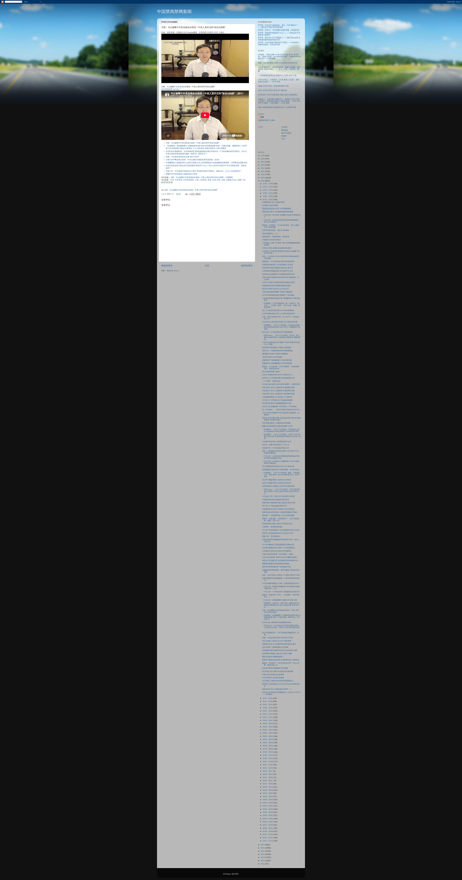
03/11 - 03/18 (268, 812)
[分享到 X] (195, 194)
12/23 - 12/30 (268, 187)
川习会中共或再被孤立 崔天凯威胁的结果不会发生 (281, 530)
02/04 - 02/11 (268, 828)
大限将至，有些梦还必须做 (272, 527)
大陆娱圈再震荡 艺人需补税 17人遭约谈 (277, 397)
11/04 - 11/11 (268, 704)
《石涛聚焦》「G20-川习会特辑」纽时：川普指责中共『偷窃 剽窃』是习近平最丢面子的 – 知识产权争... (281, 475)
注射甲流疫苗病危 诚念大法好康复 (275, 230)
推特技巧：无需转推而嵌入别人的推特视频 (278, 515)
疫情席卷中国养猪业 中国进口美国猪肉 (276, 347)
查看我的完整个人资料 (266, 120)
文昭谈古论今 (231, 180)
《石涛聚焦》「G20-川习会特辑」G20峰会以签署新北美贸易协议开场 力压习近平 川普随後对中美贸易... (281, 327)
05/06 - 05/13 (268, 787)
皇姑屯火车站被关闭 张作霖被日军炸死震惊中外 (280, 560)
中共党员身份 (179, 87)
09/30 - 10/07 (268, 720)
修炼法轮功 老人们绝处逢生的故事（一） (277, 689)
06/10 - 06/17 (268, 771)
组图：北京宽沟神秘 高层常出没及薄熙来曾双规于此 (277, 63)
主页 (207, 265)
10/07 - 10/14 (268, 717)
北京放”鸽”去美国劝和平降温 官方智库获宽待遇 (280, 322)
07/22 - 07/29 (268, 752)
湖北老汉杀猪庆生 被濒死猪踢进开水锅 (276, 403)
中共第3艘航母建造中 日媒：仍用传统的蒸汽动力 (280, 583)
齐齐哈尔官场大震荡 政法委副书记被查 (276, 248)
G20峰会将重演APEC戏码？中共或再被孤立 (278, 548)
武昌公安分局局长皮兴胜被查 (273, 674)
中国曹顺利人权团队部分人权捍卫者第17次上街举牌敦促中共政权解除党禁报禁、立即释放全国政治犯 (206, 163)
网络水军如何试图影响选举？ (273, 657)
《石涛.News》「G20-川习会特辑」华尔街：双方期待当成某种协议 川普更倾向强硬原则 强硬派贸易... (281, 337)
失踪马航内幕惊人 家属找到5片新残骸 (276, 423)
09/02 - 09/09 (268, 733)
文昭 (223, 180)
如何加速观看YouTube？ (171, 89)
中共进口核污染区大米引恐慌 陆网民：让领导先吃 (281, 384)
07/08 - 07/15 (268, 758)
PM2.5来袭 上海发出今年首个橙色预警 (276, 641)
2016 (263, 848)
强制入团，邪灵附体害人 (271, 536)
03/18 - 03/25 (268, 809)
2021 (263, 171)
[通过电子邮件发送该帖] (186, 194)
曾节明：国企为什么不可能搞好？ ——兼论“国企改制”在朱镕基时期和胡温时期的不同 (279, 39)
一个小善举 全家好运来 (271, 381)
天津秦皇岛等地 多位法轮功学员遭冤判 (276, 551)
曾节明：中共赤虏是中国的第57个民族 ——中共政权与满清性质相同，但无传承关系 (278, 43)
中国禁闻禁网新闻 (174, 11)
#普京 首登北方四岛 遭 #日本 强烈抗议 (272, 90)
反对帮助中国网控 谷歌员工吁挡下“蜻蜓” (277, 653)
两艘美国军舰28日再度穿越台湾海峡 (275, 564)
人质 (197, 180)
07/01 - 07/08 (268, 761)
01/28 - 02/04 (268, 831)
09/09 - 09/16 (268, 730)
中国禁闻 (229, 177)
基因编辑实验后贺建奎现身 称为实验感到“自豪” (280, 650)
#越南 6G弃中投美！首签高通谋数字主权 (273, 86)
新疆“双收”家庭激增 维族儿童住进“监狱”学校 (278, 503)
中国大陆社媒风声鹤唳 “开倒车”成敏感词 (277, 292)
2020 (263, 174)
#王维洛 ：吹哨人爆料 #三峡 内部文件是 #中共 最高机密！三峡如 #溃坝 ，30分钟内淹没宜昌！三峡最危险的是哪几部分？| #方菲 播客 (279, 56)
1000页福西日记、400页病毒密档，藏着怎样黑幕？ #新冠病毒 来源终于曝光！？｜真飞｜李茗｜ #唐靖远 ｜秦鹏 (279, 69)
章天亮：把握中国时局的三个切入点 (275, 445)
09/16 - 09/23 (268, 727)
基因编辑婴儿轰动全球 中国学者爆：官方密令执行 (281, 470)
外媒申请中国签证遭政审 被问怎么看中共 (277, 268)
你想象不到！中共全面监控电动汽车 (275, 448)
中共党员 (178, 180)
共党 (214, 180)
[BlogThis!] (193, 194)
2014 (263, 854)
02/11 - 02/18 (268, 825)
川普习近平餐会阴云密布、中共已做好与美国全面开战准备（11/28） (193, 160)
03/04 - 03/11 (268, 815)
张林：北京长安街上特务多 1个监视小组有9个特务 (281, 575)
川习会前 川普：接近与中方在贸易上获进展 (278, 496)
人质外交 (203, 180)
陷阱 (239, 180)
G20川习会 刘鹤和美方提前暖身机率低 (276, 622)
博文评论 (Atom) (173, 271)
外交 (218, 180)
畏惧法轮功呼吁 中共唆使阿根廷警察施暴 (277, 212)
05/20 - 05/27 (268, 781)
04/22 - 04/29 (268, 793)
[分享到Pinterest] (199, 194)
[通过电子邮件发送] (190, 194)
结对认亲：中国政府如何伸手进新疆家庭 (277, 351)
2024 (263, 162)
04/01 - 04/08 (268, 803)
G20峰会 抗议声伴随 (270, 205)
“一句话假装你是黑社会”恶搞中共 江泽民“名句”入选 (277, 75)
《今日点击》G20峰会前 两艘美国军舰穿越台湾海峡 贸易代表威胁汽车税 (281, 457)
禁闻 (262, 117)
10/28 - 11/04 (268, 708)
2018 (263, 181)
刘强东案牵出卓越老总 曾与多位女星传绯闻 (278, 486)
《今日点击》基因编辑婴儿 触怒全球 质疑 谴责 (279, 600)
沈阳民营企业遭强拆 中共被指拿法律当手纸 (278, 274)
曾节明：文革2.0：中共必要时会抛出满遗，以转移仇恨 (278, 30)
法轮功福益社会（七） (270, 233)
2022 (263, 168)
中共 (172, 180)
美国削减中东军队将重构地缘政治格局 (276, 286)
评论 (213, 32)
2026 (263, 156)
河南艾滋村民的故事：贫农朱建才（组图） (278, 554)
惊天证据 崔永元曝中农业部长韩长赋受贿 (277, 671)
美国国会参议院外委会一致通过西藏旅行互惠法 (280, 512)
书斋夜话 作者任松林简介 (271, 240)
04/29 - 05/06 (268, 790)
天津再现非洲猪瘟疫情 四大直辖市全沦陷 (277, 271)
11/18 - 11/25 (268, 698)
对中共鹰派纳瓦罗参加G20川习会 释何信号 (278, 466)
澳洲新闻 (284, 130)
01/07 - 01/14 (268, 841)
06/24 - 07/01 (268, 765)
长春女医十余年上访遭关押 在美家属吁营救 (278, 387)
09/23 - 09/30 (268, 723)
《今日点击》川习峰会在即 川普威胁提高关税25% (281, 592)
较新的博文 (167, 265)
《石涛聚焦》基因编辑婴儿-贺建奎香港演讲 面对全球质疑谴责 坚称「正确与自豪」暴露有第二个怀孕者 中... (281, 617)
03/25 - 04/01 (268, 806)
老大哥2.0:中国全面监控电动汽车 (274, 506)
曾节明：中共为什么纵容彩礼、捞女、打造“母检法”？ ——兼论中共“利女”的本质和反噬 (278, 26)
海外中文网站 (286, 133)
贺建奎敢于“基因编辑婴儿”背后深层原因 (277, 360)
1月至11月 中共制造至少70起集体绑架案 (277, 400)
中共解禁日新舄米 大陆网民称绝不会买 (276, 441)
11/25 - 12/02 (268, 199)
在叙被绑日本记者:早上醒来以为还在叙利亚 (278, 509)
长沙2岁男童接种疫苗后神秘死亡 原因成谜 (278, 295)
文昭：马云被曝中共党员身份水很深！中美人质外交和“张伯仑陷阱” (192, 143)
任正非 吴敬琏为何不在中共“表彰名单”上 (277, 375)
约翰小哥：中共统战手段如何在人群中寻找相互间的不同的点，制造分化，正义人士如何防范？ (204, 171)
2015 (263, 851)
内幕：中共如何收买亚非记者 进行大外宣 (182, 157)
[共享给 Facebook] (197, 194)
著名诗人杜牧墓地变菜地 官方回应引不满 (277, 533)
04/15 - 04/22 (268, 796)
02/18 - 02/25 (268, 822)
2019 (263, 178)
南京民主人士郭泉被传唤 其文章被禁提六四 (278, 378)
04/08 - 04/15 (268, 800)
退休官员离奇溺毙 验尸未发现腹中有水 (276, 567)
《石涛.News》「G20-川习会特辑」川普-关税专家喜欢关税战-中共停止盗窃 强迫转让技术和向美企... (281, 491)
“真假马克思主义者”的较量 (272, 357)
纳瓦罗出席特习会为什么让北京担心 (275, 289)
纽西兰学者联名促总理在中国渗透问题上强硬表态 (280, 660)
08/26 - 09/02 (268, 736)
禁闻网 (283, 136)
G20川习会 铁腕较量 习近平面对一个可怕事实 (279, 406)
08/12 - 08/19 (268, 742)
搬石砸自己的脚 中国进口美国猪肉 (275, 354)
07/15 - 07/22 (268, 755)
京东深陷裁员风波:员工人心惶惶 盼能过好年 (278, 313)
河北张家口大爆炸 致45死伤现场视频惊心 (277, 681)
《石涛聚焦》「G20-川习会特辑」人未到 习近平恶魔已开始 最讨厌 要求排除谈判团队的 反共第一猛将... (281, 436)
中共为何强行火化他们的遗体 (273, 678)
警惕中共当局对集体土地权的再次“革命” (182, 174)
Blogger (228, 874)
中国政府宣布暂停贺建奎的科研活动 (275, 500)
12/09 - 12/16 (268, 193)
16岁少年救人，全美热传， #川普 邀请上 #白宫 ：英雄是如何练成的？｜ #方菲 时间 (278, 81)
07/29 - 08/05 (268, 749)
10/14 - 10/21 (268, 714)
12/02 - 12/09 (268, 196)
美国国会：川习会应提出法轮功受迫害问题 (278, 261)
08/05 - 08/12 (268, 746)
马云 (168, 87)
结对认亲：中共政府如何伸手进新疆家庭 (277, 332)
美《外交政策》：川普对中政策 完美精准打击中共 (281, 410)
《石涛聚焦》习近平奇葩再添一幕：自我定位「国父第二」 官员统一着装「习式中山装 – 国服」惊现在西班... (281, 305)
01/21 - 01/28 (268, 834)
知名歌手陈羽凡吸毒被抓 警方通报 (275, 668)
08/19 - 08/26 (268, 739)
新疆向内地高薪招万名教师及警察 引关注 (277, 426)
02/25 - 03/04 (268, 819)
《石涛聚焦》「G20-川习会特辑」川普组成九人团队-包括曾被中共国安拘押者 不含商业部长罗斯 (281, 430)
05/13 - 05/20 (268, 784)
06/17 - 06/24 (268, 768)
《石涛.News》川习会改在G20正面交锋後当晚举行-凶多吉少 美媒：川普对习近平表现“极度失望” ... (281, 627)
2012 (263, 861)
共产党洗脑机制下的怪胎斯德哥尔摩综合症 (278, 545)
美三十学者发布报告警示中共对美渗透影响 (278, 310)
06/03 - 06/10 (268, 774)
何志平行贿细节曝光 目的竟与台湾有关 (276, 480)
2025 (263, 159)
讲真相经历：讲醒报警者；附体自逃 (275, 237)
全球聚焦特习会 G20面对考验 (273, 202)
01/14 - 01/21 (268, 838)
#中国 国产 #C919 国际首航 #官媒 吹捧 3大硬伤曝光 (278, 95)
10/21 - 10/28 (268, 711)
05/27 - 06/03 (268, 777)
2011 (263, 864)
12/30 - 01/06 (268, 184)
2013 (263, 857)
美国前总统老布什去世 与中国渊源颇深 (276, 208)
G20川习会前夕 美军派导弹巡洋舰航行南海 (278, 282)
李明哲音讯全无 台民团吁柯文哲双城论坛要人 (279, 644)
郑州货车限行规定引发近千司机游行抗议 (277, 524)
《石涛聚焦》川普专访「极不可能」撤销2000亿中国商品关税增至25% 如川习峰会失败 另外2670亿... (281, 605)
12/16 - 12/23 (268, 190)
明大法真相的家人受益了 (271, 372)
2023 (263, 165)
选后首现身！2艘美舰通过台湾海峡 (275, 647)
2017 (263, 845)
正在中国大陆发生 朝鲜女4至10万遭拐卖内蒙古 (280, 557)
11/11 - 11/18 (268, 701)
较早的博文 (247, 265)
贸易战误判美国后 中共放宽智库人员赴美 (277, 265)
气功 (283, 139)
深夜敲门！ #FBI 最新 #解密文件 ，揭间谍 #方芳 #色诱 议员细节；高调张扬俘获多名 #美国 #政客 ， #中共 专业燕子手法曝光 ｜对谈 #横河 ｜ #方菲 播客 (279, 101)
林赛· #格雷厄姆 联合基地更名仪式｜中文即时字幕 (277, 107)
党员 (209, 180)
